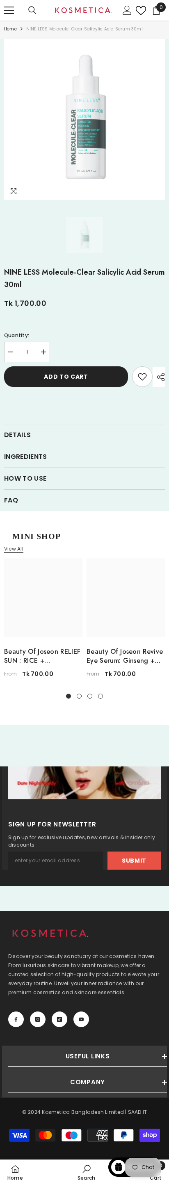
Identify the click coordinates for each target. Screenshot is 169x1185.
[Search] (32, 10)
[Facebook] (16, 1019)
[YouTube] (81, 1019)
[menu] (9, 10)
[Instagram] (38, 1019)
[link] (86, 1172)
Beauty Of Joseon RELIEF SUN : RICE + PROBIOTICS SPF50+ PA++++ (42, 656)
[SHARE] (159, 377)
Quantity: (16, 335)
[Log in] (127, 10)
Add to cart (66, 377)
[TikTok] (59, 1019)
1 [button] (68, 696)
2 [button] (79, 696)
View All (13, 549)
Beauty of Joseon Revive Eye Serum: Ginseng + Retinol (125, 656)
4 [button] (100, 696)
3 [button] (89, 696)
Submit (134, 860)
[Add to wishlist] (142, 376)
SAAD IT (137, 1112)
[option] (84, 119)
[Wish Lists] (139, 10)
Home (10, 29)
